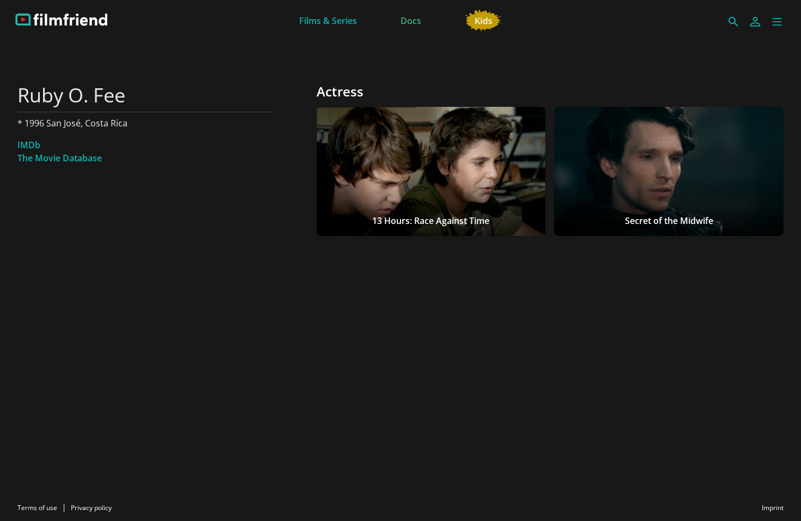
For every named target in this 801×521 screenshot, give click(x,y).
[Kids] (483, 19)
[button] (777, 22)
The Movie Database (59, 158)
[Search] (733, 22)
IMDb (28, 145)
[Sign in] (755, 22)
